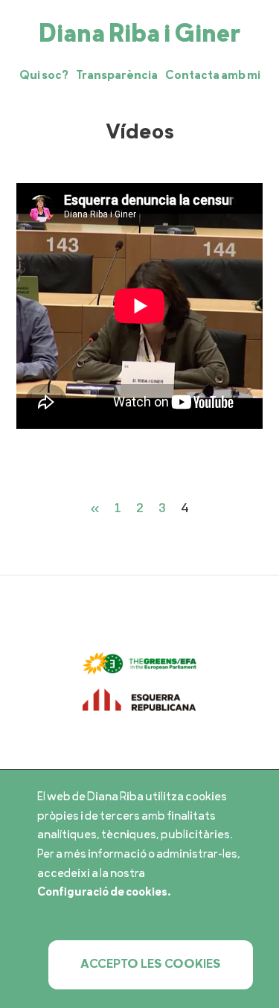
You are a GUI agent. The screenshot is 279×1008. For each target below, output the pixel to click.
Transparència (117, 75)
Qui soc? (43, 75)
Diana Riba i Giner (139, 35)
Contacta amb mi (212, 75)
